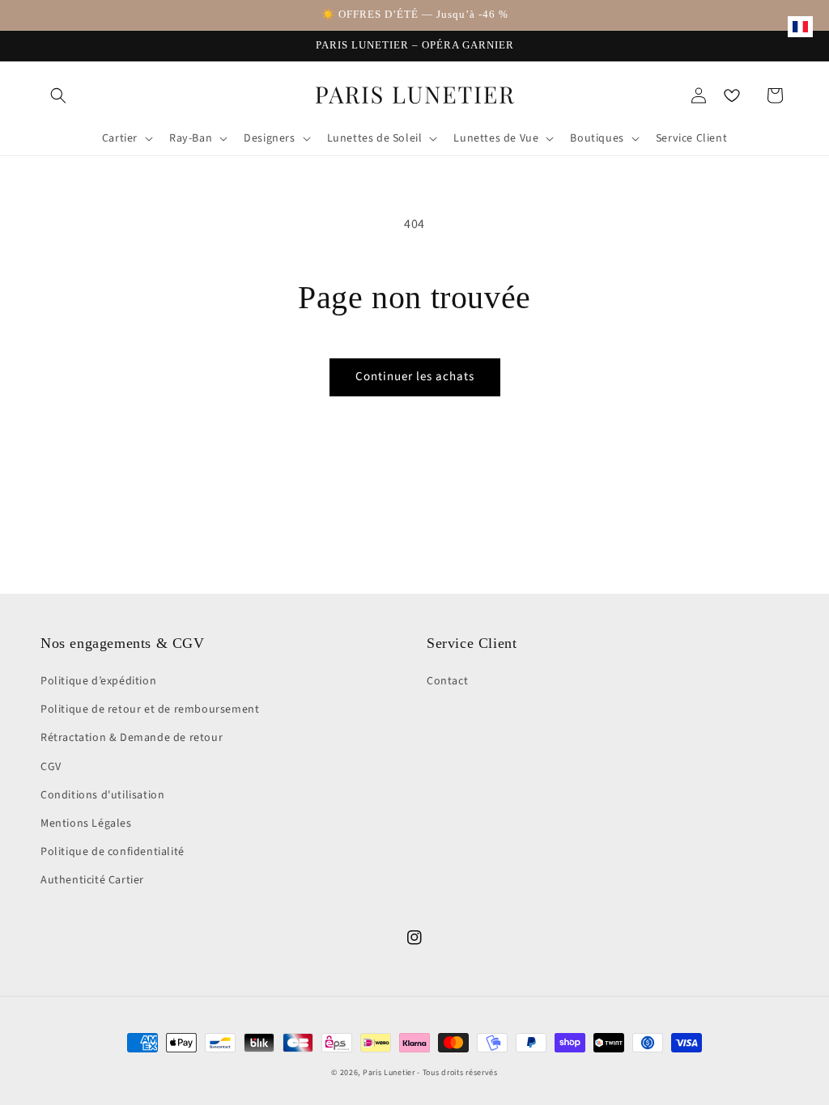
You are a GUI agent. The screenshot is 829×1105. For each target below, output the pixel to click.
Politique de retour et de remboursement (149, 709)
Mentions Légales (86, 823)
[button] (58, 95)
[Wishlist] (732, 95)
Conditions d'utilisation (102, 795)
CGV (51, 767)
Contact (447, 681)
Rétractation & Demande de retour (131, 738)
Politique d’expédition (98, 681)
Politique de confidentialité (112, 852)
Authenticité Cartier (92, 880)
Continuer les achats (414, 376)
